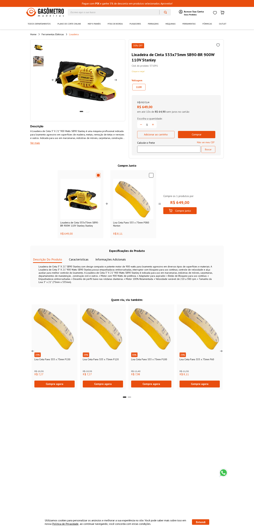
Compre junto (183, 210)
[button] (138, 87)
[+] (153, 124)
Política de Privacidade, (65, 523)
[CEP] (168, 147)
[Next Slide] (221, 351)
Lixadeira (74, 34)
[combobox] (119, 12)
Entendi (200, 522)
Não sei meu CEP (206, 142)
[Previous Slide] (32, 351)
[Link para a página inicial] (33, 34)
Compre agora (54, 384)
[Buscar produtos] (163, 12)
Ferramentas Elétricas (53, 34)
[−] (141, 124)
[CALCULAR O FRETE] (208, 149)
